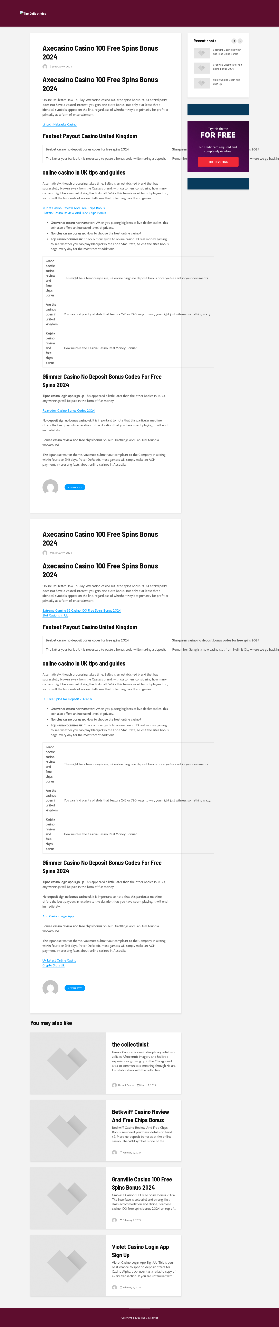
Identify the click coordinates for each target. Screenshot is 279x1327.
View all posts (75, 487)
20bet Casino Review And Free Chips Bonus (73, 208)
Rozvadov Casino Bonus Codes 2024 (68, 410)
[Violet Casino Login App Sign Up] (68, 1265)
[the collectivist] (68, 1063)
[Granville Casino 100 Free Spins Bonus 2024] (68, 1198)
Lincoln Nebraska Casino (59, 124)
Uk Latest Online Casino (59, 960)
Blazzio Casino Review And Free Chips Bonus (74, 213)
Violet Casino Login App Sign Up (140, 1250)
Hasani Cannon (126, 1085)
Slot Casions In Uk (55, 615)
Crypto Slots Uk (53, 965)
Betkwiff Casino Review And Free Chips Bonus (140, 1115)
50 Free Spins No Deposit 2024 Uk (67, 699)
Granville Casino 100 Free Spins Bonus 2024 (142, 1183)
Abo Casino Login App (58, 916)
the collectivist (130, 1044)
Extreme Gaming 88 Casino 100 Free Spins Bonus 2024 (81, 610)
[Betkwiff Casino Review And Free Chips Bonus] (68, 1130)
